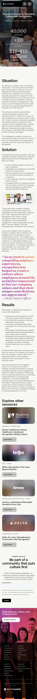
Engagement (7, 666)
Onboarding (7, 668)
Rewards (6, 654)
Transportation (22, 650)
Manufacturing (22, 654)
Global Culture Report (24, 668)
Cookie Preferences (8, 683)
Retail (19, 657)
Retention (6, 673)
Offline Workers (8, 675)
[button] (29, 4)
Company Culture (9, 671)
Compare (20, 671)
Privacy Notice (17, 683)
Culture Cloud (7, 648)
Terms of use (24, 683)
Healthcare (21, 648)
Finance (20, 652)
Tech (19, 659)
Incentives (6, 659)
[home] (8, 4)
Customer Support (11, 685)
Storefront (7, 657)
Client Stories (21, 666)
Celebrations (7, 652)
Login (5, 685)
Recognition (7, 650)
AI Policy (30, 683)
